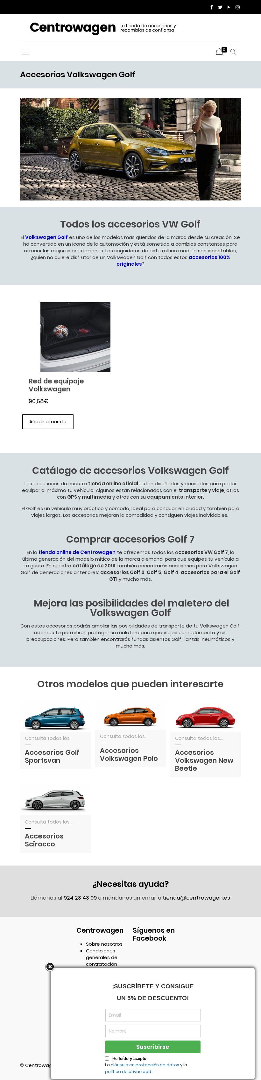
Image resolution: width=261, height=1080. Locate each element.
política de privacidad (128, 1072)
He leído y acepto (129, 1058)
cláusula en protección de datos (145, 1065)
